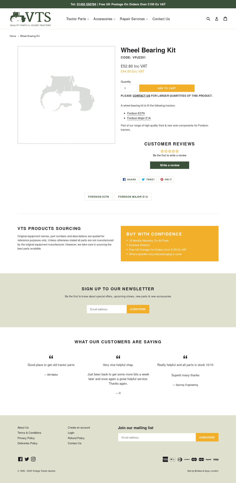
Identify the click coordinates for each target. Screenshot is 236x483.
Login (71, 432)
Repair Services (135, 18)
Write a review (169, 165)
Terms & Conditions (29, 432)
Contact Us (161, 18)
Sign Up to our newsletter (118, 288)
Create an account (79, 427)
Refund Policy (76, 438)
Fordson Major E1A (139, 118)
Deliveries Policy (28, 443)
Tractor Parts (78, 18)
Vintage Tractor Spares (43, 470)
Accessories (105, 18)
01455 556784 (86, 4)
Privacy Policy (26, 438)
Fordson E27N (136, 113)
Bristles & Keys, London (206, 470)
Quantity (126, 81)
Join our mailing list (135, 427)
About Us (23, 427)
